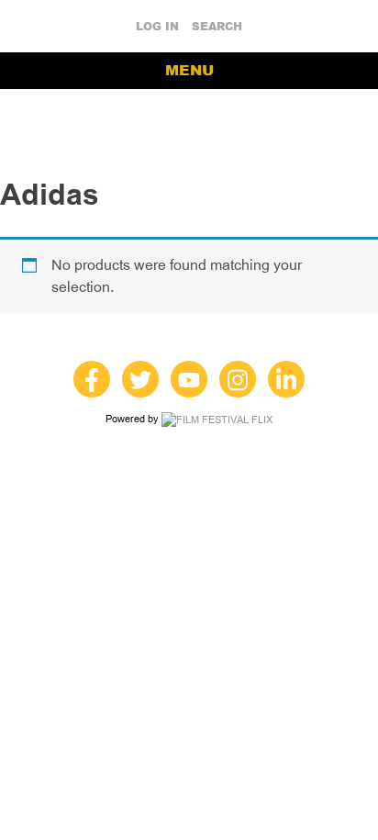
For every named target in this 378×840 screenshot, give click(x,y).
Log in (157, 26)
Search (217, 26)
